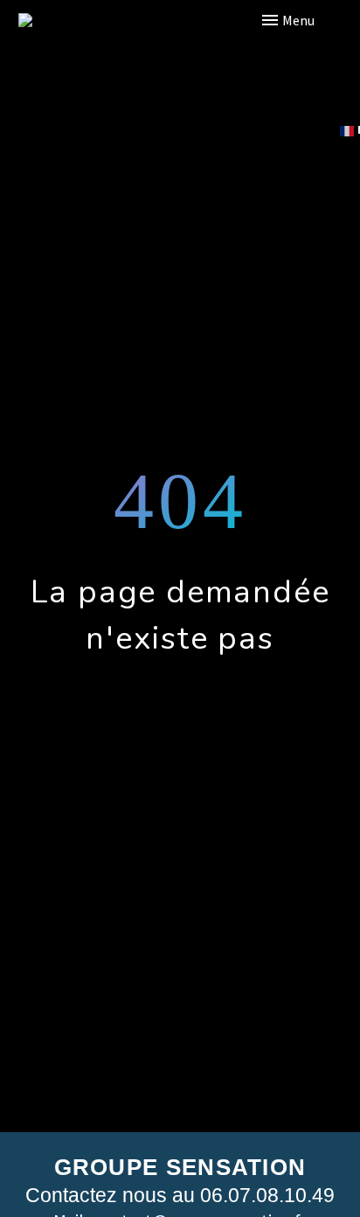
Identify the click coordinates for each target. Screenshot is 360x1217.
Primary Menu (312, 20)
